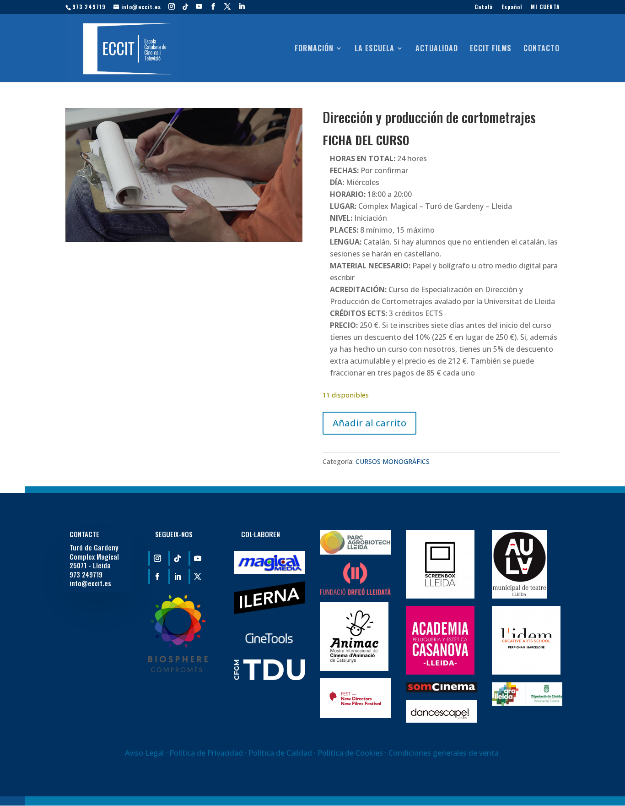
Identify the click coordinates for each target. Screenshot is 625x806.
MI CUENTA (545, 7)
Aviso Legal (144, 753)
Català (483, 7)
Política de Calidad (281, 753)
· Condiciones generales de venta (442, 753)
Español (511, 7)
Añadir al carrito (369, 423)
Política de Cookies (350, 753)
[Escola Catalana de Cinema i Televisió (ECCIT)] (178, 669)
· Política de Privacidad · (206, 753)
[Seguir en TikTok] (176, 558)
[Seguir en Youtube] (197, 558)
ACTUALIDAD (436, 49)
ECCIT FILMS (491, 49)
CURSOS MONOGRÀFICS (393, 461)
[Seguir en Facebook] (156, 576)
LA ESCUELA (374, 49)
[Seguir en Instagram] (156, 558)
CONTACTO (541, 49)
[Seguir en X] (197, 576)
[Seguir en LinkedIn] (176, 576)
